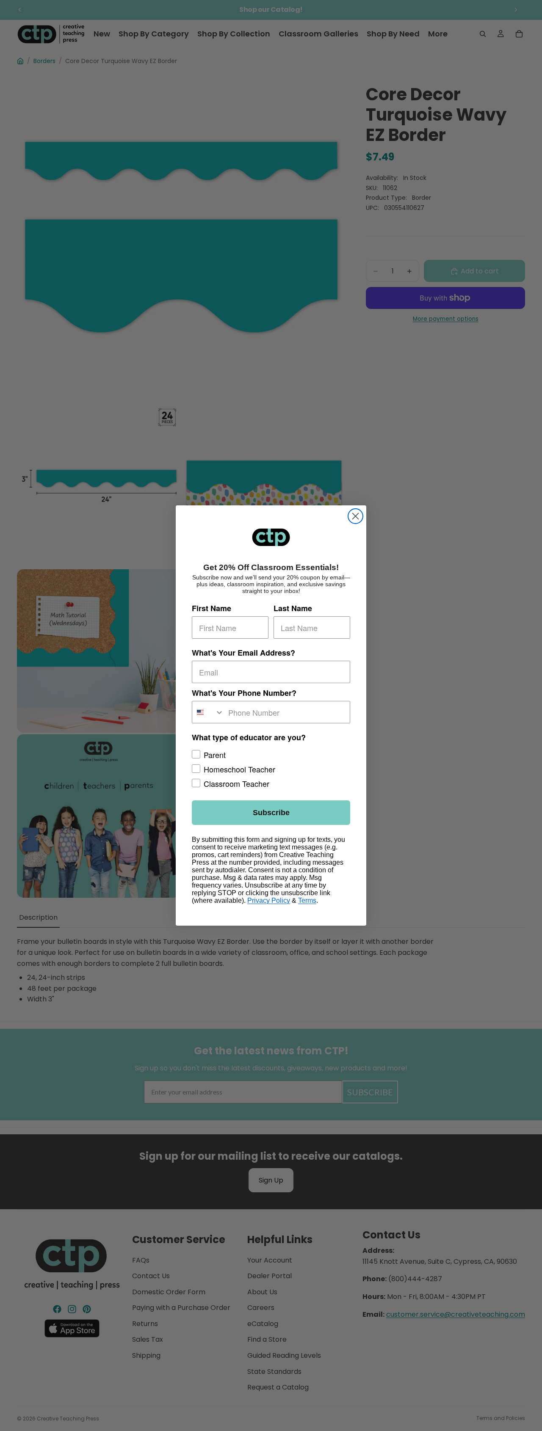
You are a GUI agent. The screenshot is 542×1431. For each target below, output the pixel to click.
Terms (307, 900)
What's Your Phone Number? (244, 692)
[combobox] (208, 712)
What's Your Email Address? (243, 652)
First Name (211, 608)
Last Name (293, 608)
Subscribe (271, 812)
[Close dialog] (355, 516)
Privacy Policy (268, 900)
